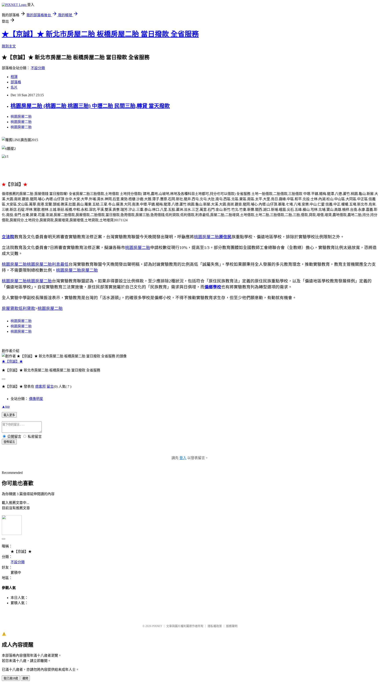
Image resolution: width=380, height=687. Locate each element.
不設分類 (38, 68)
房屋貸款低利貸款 (18, 308)
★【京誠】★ (12, 361)
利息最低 (60, 264)
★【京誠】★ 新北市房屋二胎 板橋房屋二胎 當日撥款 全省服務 (100, 34)
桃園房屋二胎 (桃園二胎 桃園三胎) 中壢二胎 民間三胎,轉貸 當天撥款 (90, 106)
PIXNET (157, 626)
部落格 (16, 82)
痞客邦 (40, 386)
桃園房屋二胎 (21, 116)
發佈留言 (9, 441)
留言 (50, 386)
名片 (14, 87)
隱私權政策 (215, 626)
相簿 (14, 77)
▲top (6, 406)
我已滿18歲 (11, 678)
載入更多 (9, 415)
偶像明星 (36, 399)
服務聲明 (232, 626)
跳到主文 (9, 46)
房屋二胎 (89, 270)
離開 (25, 678)
